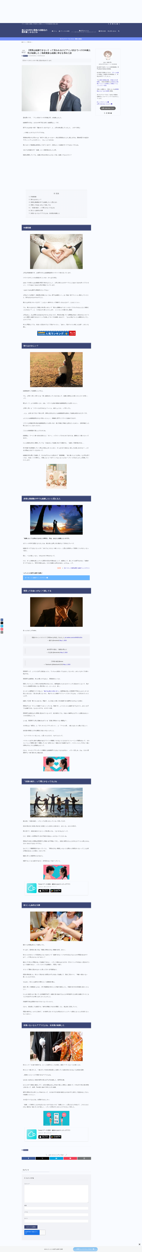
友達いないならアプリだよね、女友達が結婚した (45, 213)
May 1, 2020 (63, 640)
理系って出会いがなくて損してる (41, 205)
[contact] (117, 24)
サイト (26, 1218)
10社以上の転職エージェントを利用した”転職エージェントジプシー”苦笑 (107, 83)
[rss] (115, 24)
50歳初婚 (33, 196)
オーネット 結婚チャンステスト (35, 578)
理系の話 (25, 55)
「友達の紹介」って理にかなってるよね (43, 207)
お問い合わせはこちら (108, 108)
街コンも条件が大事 (37, 210)
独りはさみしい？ (36, 199)
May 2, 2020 (63, 652)
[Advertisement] (49, 11)
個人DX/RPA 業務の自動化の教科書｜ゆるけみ (34, 31)
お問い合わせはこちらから (104, 104)
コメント (27, 1183)
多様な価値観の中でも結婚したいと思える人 (44, 202)
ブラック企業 (115, 72)
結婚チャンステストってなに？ (85, 1249)
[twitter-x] (108, 24)
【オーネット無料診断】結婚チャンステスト (76, 568)
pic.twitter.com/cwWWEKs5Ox (73, 637)
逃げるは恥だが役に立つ (51, 691)
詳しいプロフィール (102, 102)
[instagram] (111, 24)
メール (26, 1212)
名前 (25, 1205)
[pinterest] (113, 24)
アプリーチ (54, 886)
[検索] (119, 24)
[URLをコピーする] (84, 1158)
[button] (28, 1158)
